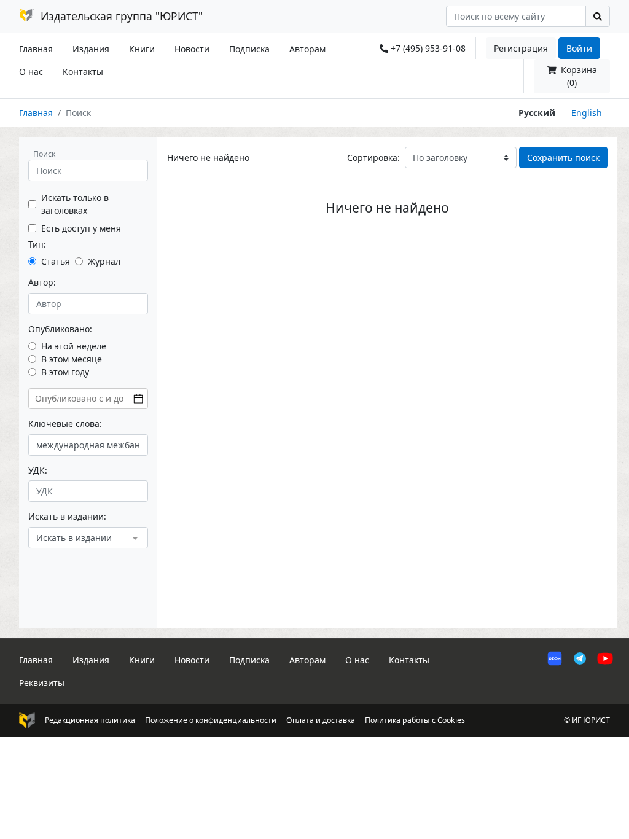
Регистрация (521, 48)
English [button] (586, 113)
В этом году (65, 372)
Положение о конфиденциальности (210, 720)
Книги (142, 49)
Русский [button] (536, 113)
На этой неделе (73, 346)
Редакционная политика (90, 720)
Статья (55, 261)
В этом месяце (71, 359)
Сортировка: (373, 157)
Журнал (104, 261)
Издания (90, 49)
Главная (36, 49)
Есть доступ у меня (81, 228)
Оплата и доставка (320, 720)
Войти (579, 48)
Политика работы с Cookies (415, 720)
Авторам (307, 49)
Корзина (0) (577, 76)
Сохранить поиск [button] (563, 157)
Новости (191, 49)
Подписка (249, 49)
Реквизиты (41, 683)
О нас (31, 71)
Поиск (44, 154)
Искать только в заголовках (75, 204)
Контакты (83, 71)
